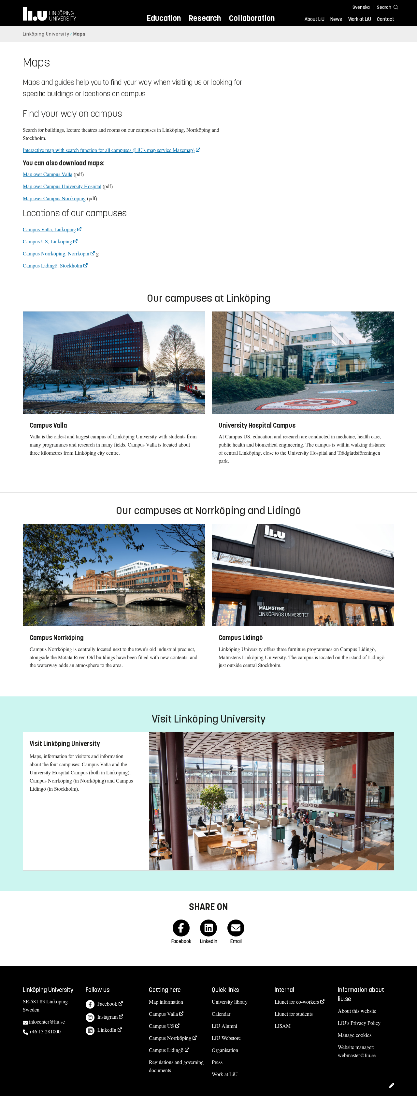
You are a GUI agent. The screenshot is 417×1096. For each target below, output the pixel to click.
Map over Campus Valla (47, 174)
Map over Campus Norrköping (54, 198)
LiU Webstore (226, 1037)
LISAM (283, 1025)
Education (164, 18)
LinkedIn (106, 1029)
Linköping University (46, 34)
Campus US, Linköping (47, 241)
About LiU (314, 19)
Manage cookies (354, 1034)
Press (217, 1061)
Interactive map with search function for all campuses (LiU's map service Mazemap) (108, 149)
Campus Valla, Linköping (49, 229)
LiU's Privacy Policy (359, 1022)
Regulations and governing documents (176, 1065)
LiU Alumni (224, 1025)
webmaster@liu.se (357, 1055)
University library (230, 1001)
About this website (357, 1010)
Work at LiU (359, 19)
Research (205, 18)
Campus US (161, 1025)
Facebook (107, 1003)
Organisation (225, 1049)
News (336, 19)
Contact (385, 19)
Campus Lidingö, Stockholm (52, 265)
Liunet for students (294, 1013)
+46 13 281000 (45, 1031)
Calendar (221, 1013)
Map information (166, 1001)
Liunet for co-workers (297, 1001)
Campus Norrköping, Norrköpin (56, 253)
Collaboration (252, 18)
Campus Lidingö (166, 1049)
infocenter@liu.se (47, 1021)
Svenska (361, 7)
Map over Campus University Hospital (62, 186)
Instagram (107, 1016)
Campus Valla (163, 1013)
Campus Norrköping (170, 1037)
